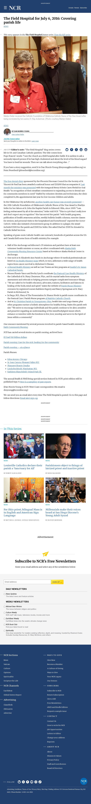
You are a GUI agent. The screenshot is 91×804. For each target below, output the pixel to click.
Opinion (7, 672)
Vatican (7, 664)
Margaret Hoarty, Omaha (18, 365)
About (49, 752)
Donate (71, 8)
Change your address (56, 738)
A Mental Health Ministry (19, 267)
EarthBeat (8, 691)
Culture (7, 668)
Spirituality (9, 677)
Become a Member (55, 664)
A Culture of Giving (55, 668)
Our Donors (52, 681)
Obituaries (8, 709)
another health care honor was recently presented (58, 202)
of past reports (44, 382)
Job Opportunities (54, 729)
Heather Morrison (55, 520)
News (6, 26)
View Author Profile (18, 134)
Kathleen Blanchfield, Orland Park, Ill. (24, 372)
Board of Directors (54, 768)
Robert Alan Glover (13, 473)
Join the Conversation (12, 139)
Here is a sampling (28, 382)
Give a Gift (51, 699)
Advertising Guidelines (14, 789)
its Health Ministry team (27, 261)
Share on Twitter (76, 149)
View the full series (62, 35)
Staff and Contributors (56, 764)
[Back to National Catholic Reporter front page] (15, 8)
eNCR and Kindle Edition (57, 707)
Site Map (44, 789)
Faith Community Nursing (16, 327)
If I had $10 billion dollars (15, 337)
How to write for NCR (56, 725)
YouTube (31, 781)
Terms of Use (26, 789)
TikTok (40, 781)
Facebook (27, 781)
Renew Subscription (55, 695)
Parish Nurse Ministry (71, 286)
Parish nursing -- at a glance (17, 347)
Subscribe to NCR (54, 691)
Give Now (51, 660)
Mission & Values (54, 756)
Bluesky (19, 781)
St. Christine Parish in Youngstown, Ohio (32, 301)
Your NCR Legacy (54, 677)
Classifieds (8, 705)
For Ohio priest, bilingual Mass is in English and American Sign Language (23, 512)
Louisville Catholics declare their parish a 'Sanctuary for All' (23, 467)
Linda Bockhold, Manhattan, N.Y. (22, 368)
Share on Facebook (71, 149)
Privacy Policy (53, 760)
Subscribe (83, 8)
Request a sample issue (57, 711)
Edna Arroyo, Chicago (17, 359)
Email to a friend (81, 149)
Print (85, 149)
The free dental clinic (13, 181)
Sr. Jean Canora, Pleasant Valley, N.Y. (23, 362)
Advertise (8, 713)
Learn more (35, 141)
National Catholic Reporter (83, 781)
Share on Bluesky (66, 149)
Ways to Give (52, 672)
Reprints (51, 742)
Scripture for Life (11, 681)
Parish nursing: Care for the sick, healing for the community (31, 342)
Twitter (23, 781)
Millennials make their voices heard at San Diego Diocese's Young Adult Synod (63, 512)
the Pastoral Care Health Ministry (69, 273)
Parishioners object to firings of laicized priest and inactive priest (65, 467)
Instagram (35, 781)
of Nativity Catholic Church (57, 298)
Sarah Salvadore (54, 473)
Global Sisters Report (12, 695)
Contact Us (51, 721)
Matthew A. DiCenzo (13, 520)
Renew (76, 8)
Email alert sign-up (29, 398)
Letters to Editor (54, 733)
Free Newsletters (54, 703)
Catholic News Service (30, 520)
